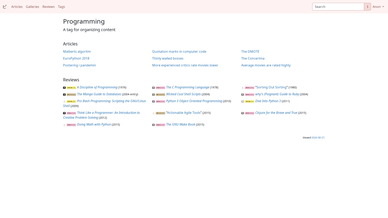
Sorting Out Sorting (271, 87)
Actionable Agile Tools (183, 112)
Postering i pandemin (79, 65)
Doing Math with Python (94, 124)
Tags (61, 6)
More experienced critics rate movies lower (185, 65)
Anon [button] (377, 6)
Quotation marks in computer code (179, 51)
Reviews (48, 6)
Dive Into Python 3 (268, 101)
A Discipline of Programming (97, 87)
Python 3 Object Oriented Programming (194, 101)
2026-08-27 (317, 137)
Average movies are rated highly (266, 65)
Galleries (32, 6)
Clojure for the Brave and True (276, 112)
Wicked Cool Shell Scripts (183, 94)
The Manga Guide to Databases (99, 94)
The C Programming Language (187, 87)
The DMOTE (250, 51)
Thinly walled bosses (167, 58)
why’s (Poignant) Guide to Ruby (277, 94)
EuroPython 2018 (76, 58)
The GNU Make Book (180, 124)
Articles (17, 6)
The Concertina (253, 58)
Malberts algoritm (77, 51)
